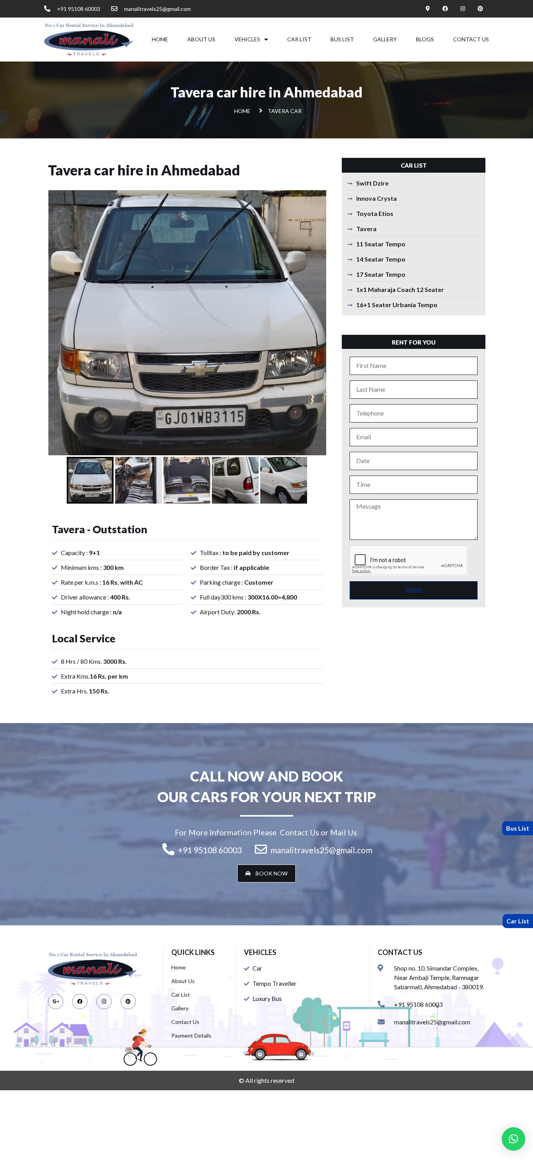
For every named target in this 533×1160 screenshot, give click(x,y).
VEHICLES (247, 39)
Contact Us (471, 39)
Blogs (425, 39)
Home (160, 39)
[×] (513, 1139)
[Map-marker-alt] (428, 9)
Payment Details (191, 1035)
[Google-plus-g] (55, 1001)
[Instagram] (462, 9)
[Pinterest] (480, 9)
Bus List (342, 39)
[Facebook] (445, 9)
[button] (266, 873)
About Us (201, 39)
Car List (299, 39)
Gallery (385, 39)
